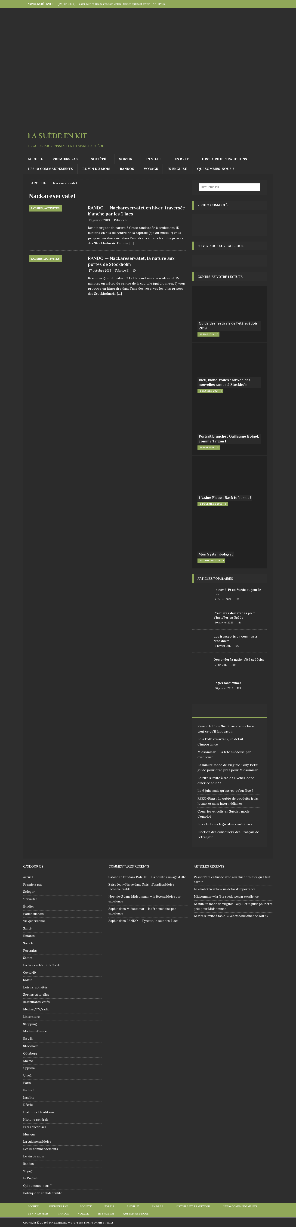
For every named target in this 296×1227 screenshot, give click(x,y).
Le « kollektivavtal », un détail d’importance (225, 889)
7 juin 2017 (221, 664)
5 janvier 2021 (209, 390)
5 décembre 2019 (211, 503)
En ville (153, 159)
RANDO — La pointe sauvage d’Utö (161, 877)
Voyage (151, 169)
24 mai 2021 (207, 447)
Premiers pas (65, 159)
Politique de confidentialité (42, 1193)
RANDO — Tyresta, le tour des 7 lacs (152, 921)
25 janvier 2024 (210, 560)
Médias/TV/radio (36, 1009)
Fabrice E (120, 220)
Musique (29, 1134)
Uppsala (29, 1068)
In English (177, 169)
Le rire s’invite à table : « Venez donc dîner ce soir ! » (231, 916)
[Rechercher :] (229, 187)
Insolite (28, 1098)
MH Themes (105, 1222)
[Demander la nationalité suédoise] (201, 664)
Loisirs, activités (35, 987)
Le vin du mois (96, 169)
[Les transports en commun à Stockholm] (201, 640)
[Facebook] (260, 4)
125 (237, 645)
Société (98, 159)
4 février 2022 (223, 599)
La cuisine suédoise (37, 1142)
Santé (27, 928)
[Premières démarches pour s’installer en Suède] (201, 618)
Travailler (30, 899)
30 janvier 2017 (224, 688)
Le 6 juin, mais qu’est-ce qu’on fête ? (225, 790)
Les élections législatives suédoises (225, 824)
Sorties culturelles (36, 995)
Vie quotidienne (34, 921)
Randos (127, 169)
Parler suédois (33, 914)
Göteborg (30, 1053)
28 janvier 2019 (99, 220)
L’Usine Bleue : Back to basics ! (225, 498)
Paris (27, 1083)
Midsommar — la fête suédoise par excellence (226, 897)
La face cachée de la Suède (41, 965)
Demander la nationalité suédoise (239, 659)
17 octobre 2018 (100, 271)
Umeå (27, 1075)
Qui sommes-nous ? (215, 169)
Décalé (28, 1105)
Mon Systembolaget (216, 554)
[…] (131, 243)
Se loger (29, 892)
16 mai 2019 (207, 334)
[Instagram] (269, 4)
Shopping (30, 1024)
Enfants (29, 936)
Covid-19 (29, 973)
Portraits (30, 951)
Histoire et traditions (224, 159)
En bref (182, 159)
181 (237, 599)
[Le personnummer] (201, 687)
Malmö (28, 1061)
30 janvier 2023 (224, 622)
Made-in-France (35, 1031)
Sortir (125, 159)
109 (233, 664)
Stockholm (30, 1046)
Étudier (28, 906)
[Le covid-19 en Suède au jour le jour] (201, 594)
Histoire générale (35, 1120)
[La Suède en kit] (148, 123)
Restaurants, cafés (36, 1002)
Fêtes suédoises (34, 1127)
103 (239, 688)
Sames (28, 958)
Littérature (31, 1017)
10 (134, 271)
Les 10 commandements (50, 169)
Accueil (35, 159)
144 (239, 622)
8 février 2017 (223, 645)
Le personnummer (227, 683)
